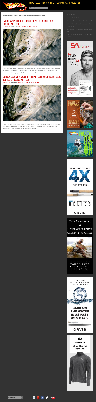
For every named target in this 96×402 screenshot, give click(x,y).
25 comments (7, 26)
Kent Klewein (33, 26)
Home (31, 2)
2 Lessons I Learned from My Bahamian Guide (81, 21)
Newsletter (74, 2)
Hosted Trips (48, 2)
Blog (38, 2)
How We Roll (62, 2)
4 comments (6, 82)
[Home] (14, 11)
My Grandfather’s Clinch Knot (75, 18)
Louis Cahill (35, 82)
